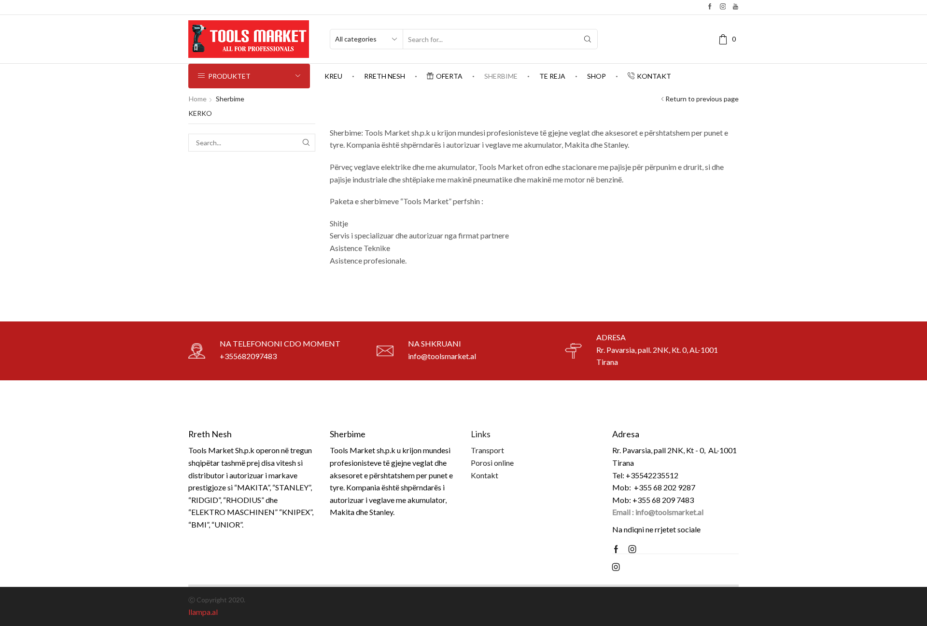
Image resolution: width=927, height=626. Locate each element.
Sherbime (501, 76)
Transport (487, 450)
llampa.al (203, 611)
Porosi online (492, 462)
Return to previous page (702, 99)
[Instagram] (723, 7)
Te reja (552, 76)
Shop (596, 76)
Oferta (449, 76)
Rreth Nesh (384, 76)
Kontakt (654, 76)
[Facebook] (710, 7)
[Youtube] (735, 7)
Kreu (333, 76)
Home (198, 99)
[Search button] (587, 39)
